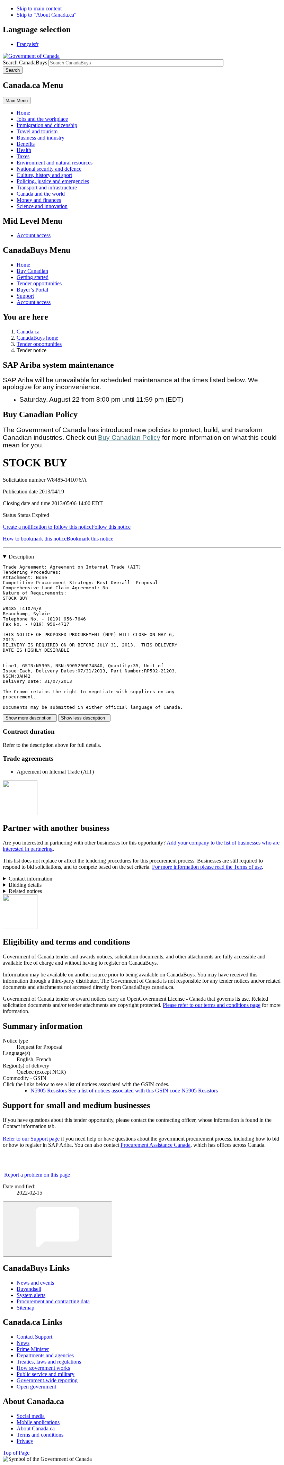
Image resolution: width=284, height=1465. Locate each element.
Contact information (30, 879)
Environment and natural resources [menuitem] (54, 163)
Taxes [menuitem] (23, 156)
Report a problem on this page (37, 1175)
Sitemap (25, 1308)
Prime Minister (33, 1349)
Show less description (84, 718)
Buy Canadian (32, 271)
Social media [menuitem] (31, 1416)
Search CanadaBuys (25, 62)
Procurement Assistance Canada (155, 1145)
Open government (36, 1387)
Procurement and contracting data (53, 1301)
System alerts (31, 1295)
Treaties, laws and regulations (49, 1362)
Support (25, 296)
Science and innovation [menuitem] (42, 206)
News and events (35, 1283)
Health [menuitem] (24, 150)
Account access (34, 235)
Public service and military (45, 1374)
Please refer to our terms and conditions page (211, 1005)
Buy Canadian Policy (129, 437)
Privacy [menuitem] (25, 1441)
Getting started (32, 277)
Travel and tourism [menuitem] (37, 131)
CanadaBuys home (37, 338)
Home (23, 265)
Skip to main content (39, 8)
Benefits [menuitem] (26, 144)
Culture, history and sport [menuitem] (44, 175)
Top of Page (16, 1453)
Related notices (25, 891)
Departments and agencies (45, 1355)
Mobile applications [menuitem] (38, 1422)
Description (21, 557)
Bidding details (25, 885)
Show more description (30, 718)
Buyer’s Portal (32, 290)
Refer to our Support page (31, 1139)
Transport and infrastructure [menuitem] (47, 187)
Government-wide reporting (47, 1380)
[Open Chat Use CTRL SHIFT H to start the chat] (57, 1229)
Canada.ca (28, 331)
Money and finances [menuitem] (39, 200)
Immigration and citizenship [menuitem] (47, 125)
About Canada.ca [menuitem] (36, 1428)
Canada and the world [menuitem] (41, 194)
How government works (43, 1368)
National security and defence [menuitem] (49, 169)
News (23, 1343)
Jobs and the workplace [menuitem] (42, 119)
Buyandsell (29, 1289)
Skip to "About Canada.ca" (47, 15)
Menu (17, 100)
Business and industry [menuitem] (40, 138)
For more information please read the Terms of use (207, 867)
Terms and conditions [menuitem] (40, 1435)
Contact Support (34, 1337)
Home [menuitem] (23, 113)
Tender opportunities (39, 283)
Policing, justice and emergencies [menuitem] (53, 181)
